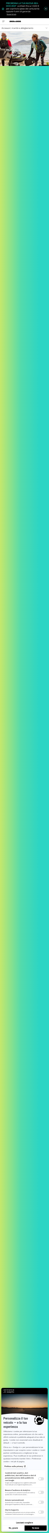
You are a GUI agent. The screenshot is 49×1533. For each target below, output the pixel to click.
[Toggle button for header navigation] (3, 21)
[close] (45, 8)
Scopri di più (11, 14)
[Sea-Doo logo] (15, 21)
